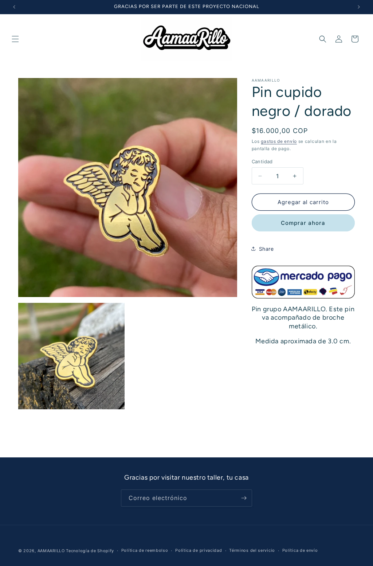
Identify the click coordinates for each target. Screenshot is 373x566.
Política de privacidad (198, 550)
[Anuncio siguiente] (359, 7)
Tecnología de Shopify (90, 550)
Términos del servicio (252, 550)
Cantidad (262, 161)
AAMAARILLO (51, 550)
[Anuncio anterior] (14, 7)
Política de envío (300, 550)
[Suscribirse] (244, 498)
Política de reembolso (144, 550)
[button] (15, 39)
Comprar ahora (303, 222)
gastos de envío (279, 141)
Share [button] (266, 249)
